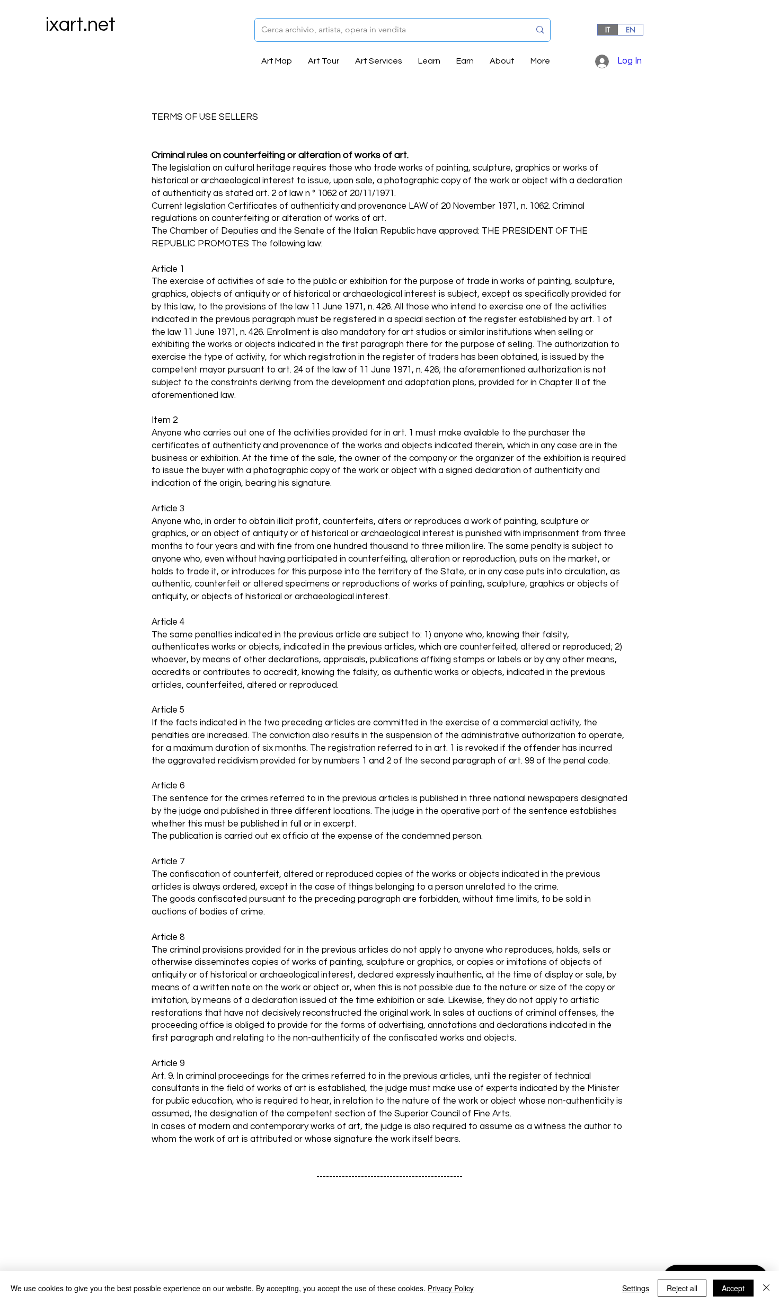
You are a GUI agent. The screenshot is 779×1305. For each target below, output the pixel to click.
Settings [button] (635, 1288)
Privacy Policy (451, 1288)
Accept (733, 1288)
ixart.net (81, 25)
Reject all (682, 1288)
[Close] (766, 1288)
